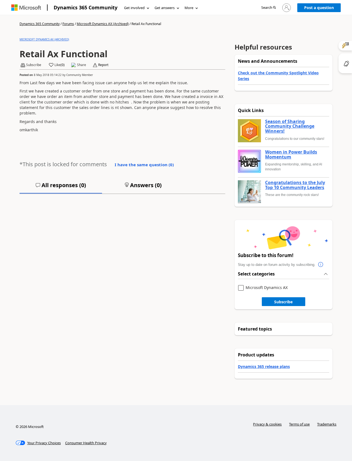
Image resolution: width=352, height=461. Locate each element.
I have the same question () (144, 164)
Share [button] (81, 65)
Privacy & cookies (267, 424)
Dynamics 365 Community (85, 7)
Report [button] (103, 65)
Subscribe (283, 301)
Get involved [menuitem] (134, 7)
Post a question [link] (319, 7)
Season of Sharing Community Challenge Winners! (289, 126)
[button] (268, 8)
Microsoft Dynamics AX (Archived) (103, 23)
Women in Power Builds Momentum (291, 154)
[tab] (61, 187)
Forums (68, 23)
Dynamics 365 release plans (264, 366)
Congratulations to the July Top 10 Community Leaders (295, 185)
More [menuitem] (189, 7)
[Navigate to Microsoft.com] (26, 7)
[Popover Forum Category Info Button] (321, 264)
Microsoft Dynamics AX (267, 287)
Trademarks (326, 424)
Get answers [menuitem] (165, 7)
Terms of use (299, 424)
